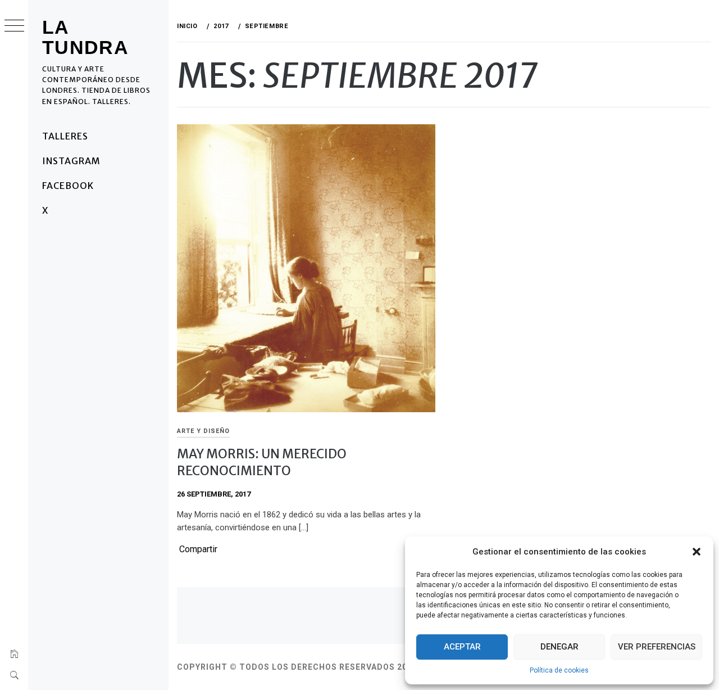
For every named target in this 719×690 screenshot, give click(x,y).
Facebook (68, 185)
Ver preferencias (656, 647)
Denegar (559, 647)
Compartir (198, 549)
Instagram (71, 160)
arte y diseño (203, 431)
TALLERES (65, 136)
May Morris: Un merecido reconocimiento (262, 462)
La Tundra (85, 37)
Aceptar (462, 647)
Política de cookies (559, 670)
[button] (696, 551)
